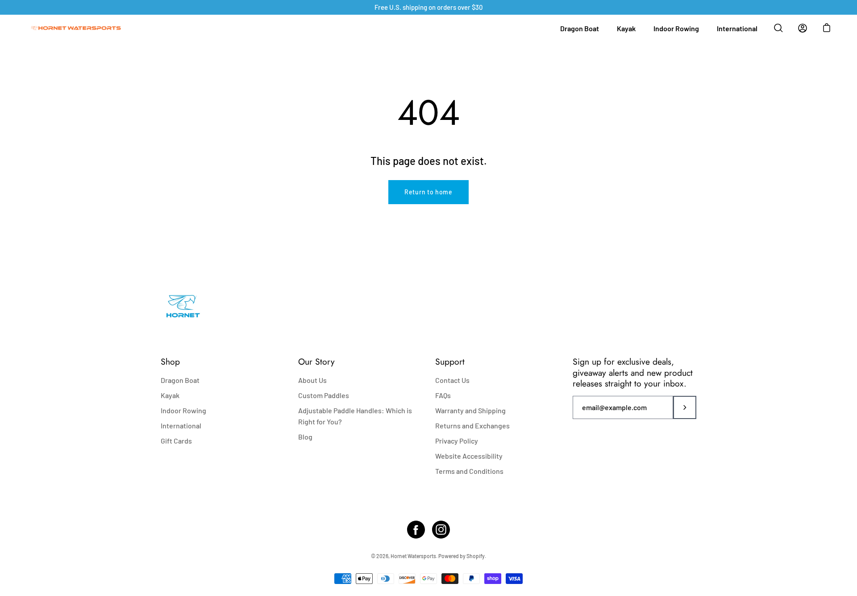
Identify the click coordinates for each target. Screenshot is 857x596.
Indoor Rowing (676, 28)
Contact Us (452, 380)
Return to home (428, 192)
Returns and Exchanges (472, 425)
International (737, 28)
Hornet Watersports (413, 556)
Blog (305, 436)
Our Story (316, 361)
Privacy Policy (456, 440)
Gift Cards (176, 440)
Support (450, 361)
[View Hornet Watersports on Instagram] (441, 529)
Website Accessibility (469, 456)
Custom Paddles (323, 395)
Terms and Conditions (469, 471)
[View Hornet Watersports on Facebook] (416, 529)
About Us (312, 380)
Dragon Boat (579, 28)
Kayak (626, 28)
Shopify (475, 556)
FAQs (443, 395)
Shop (170, 361)
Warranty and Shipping (470, 410)
